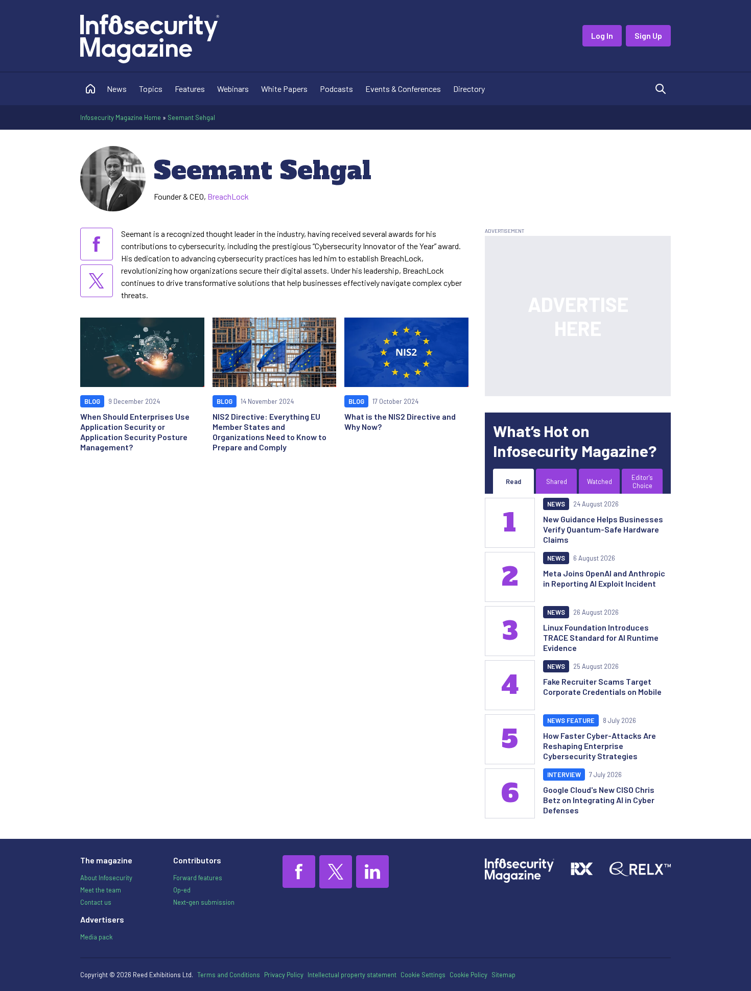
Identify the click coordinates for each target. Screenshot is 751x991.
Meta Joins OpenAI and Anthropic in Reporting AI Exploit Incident (604, 578)
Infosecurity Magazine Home (120, 117)
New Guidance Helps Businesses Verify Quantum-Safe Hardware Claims (603, 529)
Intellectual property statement (352, 975)
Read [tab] (513, 481)
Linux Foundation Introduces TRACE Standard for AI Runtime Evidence (601, 637)
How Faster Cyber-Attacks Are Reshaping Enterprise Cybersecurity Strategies (599, 746)
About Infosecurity (106, 878)
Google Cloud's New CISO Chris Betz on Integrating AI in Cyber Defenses (598, 800)
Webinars (233, 88)
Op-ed (182, 890)
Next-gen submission (203, 902)
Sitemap (503, 975)
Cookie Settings (423, 975)
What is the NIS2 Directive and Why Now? (400, 421)
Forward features (197, 878)
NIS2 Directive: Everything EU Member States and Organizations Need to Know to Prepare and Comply (269, 432)
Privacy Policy (283, 975)
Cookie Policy (468, 975)
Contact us (95, 902)
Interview (564, 774)
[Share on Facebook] (96, 244)
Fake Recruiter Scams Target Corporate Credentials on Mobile (602, 686)
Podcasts (336, 88)
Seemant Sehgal (191, 117)
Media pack (96, 937)
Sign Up (648, 35)
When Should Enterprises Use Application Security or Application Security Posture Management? (135, 432)
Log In (602, 35)
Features (190, 88)
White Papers (284, 88)
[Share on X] (96, 280)
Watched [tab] (599, 481)
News (117, 88)
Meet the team (100, 890)
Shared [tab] (556, 481)
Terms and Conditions (228, 975)
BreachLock (228, 196)
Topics (150, 88)
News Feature (571, 720)
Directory (469, 88)
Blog (92, 401)
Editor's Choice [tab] (642, 481)
